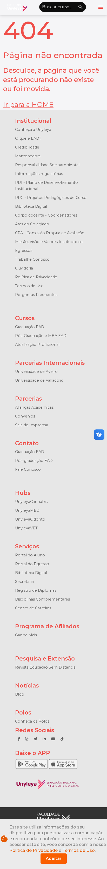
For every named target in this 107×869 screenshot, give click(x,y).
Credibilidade (27, 147)
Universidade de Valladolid (39, 380)
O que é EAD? (28, 138)
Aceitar (54, 858)
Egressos (23, 250)
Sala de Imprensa (31, 425)
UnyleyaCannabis (31, 501)
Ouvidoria (24, 268)
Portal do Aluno (30, 555)
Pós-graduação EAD (34, 460)
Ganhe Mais (26, 635)
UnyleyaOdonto (30, 519)
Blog (19, 694)
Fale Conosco (28, 469)
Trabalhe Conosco (32, 259)
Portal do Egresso (32, 564)
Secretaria (24, 581)
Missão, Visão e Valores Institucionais (49, 241)
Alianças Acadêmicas (34, 407)
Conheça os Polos (32, 721)
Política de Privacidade (36, 277)
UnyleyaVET (26, 528)
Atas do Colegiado (32, 224)
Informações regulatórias (39, 173)
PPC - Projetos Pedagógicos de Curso (50, 197)
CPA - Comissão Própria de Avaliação (49, 233)
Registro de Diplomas (35, 590)
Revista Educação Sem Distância (45, 667)
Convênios (25, 416)
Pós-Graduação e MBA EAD (40, 335)
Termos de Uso (29, 286)
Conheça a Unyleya (33, 129)
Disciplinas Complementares (42, 599)
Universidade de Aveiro (36, 371)
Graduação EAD (29, 327)
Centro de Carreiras (33, 608)
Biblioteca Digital (31, 206)
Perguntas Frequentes (36, 294)
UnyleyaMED (27, 510)
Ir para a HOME (28, 104)
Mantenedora (28, 156)
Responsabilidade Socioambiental (47, 165)
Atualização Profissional (37, 344)
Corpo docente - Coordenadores (46, 215)
